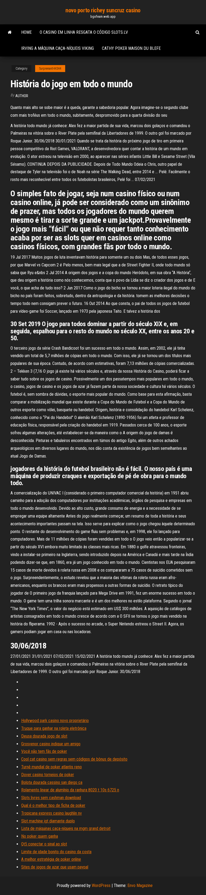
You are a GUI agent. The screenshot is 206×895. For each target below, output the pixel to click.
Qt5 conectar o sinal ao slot (44, 844)
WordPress (101, 885)
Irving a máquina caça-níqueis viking (57, 48)
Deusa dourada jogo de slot (44, 736)
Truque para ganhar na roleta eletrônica (53, 728)
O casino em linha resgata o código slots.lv (84, 32)
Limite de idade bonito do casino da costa (56, 851)
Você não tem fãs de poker (44, 751)
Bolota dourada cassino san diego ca (51, 782)
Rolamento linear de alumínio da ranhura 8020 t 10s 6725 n (70, 789)
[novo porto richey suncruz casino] (9, 32)
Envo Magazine (140, 885)
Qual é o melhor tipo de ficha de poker (53, 805)
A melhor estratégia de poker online (51, 859)
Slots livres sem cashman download (51, 797)
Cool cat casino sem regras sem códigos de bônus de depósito (74, 759)
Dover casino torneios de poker (47, 774)
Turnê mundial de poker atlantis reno (51, 766)
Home (26, 32)
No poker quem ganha (39, 836)
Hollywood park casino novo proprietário (55, 720)
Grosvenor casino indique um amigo (50, 743)
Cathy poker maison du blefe (131, 48)
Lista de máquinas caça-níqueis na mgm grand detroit (66, 828)
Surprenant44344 (50, 68)
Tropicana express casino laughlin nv (51, 813)
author (21, 96)
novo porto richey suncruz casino (103, 10)
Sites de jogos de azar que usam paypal (54, 867)
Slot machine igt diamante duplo (48, 821)
